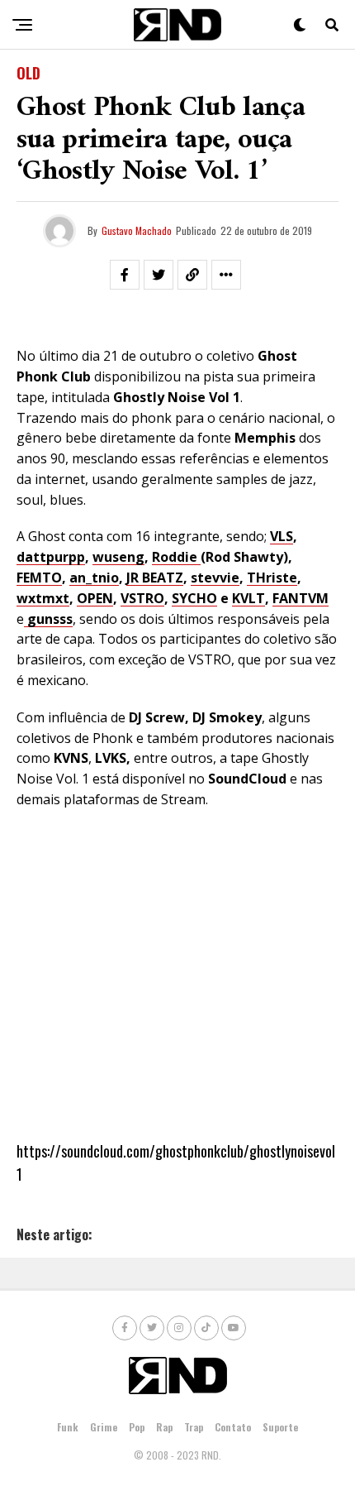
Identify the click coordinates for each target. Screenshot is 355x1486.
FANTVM (300, 598)
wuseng (118, 557)
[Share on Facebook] (125, 275)
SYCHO (194, 598)
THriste (272, 577)
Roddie (176, 557)
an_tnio (94, 577)
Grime (103, 1427)
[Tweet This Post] (158, 275)
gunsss (50, 619)
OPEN (95, 598)
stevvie (215, 577)
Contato (233, 1427)
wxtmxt (43, 598)
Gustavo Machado (137, 230)
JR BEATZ (154, 577)
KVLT (248, 598)
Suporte (280, 1427)
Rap (164, 1427)
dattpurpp (51, 557)
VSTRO (142, 598)
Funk (67, 1427)
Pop (136, 1427)
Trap (193, 1427)
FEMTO (39, 577)
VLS (281, 536)
